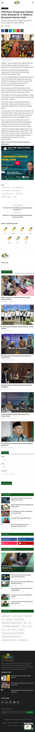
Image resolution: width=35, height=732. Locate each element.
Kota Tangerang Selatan (18, 187)
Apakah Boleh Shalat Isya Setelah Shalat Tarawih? (21, 676)
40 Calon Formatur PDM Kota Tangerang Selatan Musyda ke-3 (17, 208)
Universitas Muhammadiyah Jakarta (10, 626)
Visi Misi (9, 722)
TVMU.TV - (4, 63)
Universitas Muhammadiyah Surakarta (11, 636)
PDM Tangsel (19, 193)
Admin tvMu (7, 26)
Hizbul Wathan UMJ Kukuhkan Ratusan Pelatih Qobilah (22, 589)
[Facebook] (2, 702)
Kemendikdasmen (22, 640)
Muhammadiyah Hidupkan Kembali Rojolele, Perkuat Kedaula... (17, 327)
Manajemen (16, 722)
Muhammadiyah (6, 616)
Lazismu (24, 626)
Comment (4, 471)
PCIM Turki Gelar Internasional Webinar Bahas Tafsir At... (22, 602)
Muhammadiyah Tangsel (7, 193)
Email (2, 464)
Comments (5, 452)
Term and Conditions (13, 725)
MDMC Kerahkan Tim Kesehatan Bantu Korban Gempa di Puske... (15, 298)
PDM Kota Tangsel (6, 196)
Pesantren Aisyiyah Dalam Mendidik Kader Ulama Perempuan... (21, 575)
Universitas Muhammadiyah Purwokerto (12, 623)
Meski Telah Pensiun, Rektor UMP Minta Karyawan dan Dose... (22, 582)
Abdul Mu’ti (9, 619)
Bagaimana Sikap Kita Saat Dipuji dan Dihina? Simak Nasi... (22, 691)
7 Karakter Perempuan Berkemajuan (21, 518)
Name (2, 457)
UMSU (3, 629)
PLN (3, 619)
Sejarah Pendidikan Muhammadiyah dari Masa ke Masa (22, 505)
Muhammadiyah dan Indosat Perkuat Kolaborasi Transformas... (16, 356)
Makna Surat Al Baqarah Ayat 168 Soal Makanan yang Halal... (21, 499)
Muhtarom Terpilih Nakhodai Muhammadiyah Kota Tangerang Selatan (17, 216)
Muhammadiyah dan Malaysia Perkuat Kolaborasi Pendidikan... (16, 386)
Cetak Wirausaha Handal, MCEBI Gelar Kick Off (21, 595)
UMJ (30, 623)
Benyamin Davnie (6, 187)
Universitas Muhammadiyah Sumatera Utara (13, 633)
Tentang (4, 722)
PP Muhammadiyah (19, 619)
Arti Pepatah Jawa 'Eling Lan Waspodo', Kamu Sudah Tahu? (22, 512)
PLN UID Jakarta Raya (17, 616)
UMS (8, 629)
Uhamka (30, 626)
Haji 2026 (21, 629)
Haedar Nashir (28, 616)
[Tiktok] (10, 702)
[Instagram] (6, 702)
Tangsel (14, 196)
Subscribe (30, 712)
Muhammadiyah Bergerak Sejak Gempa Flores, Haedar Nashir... (15, 415)
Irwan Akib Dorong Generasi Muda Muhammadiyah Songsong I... (17, 444)
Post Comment (6, 483)
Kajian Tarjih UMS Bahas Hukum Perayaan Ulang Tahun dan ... (20, 525)
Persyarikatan (5, 8)
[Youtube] (14, 702)
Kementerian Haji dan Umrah (9, 640)
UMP (25, 623)
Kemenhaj (14, 629)
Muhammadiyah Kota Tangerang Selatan (11, 190)
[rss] (18, 702)
